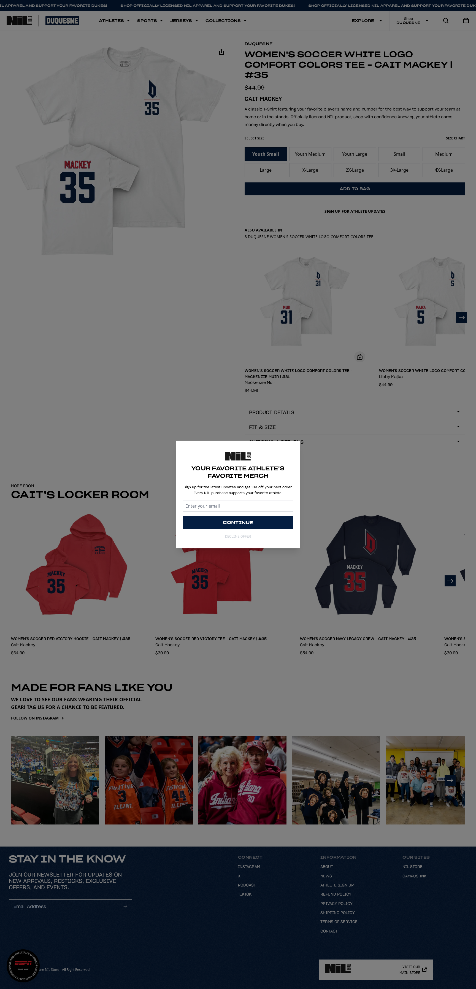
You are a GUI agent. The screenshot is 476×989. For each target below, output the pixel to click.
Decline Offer (238, 536)
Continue (238, 522)
